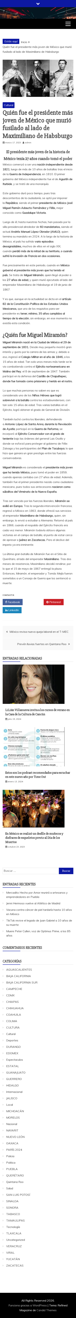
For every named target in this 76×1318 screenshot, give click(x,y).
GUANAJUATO (15, 1072)
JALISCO (11, 1098)
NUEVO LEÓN (15, 1137)
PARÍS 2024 (14, 1149)
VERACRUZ (14, 1246)
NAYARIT (12, 1130)
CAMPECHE (14, 989)
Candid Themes (47, 1310)
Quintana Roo (15, 1182)
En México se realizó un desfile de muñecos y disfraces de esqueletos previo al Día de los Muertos (34, 838)
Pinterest (55, 602)
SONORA (12, 1207)
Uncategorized (15, 1240)
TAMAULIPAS (15, 1220)
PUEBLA (12, 1169)
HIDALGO (12, 1085)
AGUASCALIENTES (19, 969)
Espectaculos (14, 1059)
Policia (10, 1156)
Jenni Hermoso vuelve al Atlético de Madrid (33, 903)
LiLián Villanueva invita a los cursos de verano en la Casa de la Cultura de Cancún (37, 712)
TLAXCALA (13, 1233)
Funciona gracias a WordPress (28, 1305)
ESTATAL (12, 1066)
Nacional (11, 1124)
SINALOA (12, 1201)
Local (9, 1104)
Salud (9, 1188)
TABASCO (13, 1214)
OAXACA (12, 1143)
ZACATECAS (15, 1265)
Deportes (12, 1040)
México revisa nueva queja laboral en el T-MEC (39, 631)
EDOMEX (12, 1053)
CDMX (10, 995)
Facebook (13, 602)
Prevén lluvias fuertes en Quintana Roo (41, 644)
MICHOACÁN (15, 1111)
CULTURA (13, 1027)
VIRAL (10, 1252)
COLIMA (11, 1021)
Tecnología (13, 1227)
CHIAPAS (12, 1002)
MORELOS (13, 1117)
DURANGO (13, 1047)
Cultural (8, 105)
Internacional (14, 1092)
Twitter (34, 602)
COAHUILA (13, 1014)
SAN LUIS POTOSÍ (18, 1194)
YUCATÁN (13, 1259)
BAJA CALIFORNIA (18, 976)
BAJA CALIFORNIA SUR (21, 982)
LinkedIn (13, 610)
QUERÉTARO (15, 1175)
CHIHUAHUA (15, 1008)
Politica (10, 1162)
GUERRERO (14, 1079)
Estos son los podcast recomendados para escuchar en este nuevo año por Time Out (37, 775)
